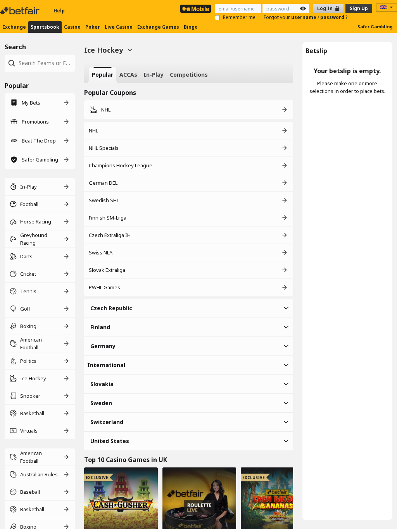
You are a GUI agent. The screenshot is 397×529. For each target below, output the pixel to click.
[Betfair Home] (20, 10)
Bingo (191, 27)
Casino (72, 27)
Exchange (14, 27)
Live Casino (119, 27)
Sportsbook (45, 27)
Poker (92, 27)
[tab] (102, 75)
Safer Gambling (374, 26)
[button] (188, 308)
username (304, 17)
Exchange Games (158, 27)
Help (59, 10)
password (332, 17)
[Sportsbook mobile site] (195, 9)
